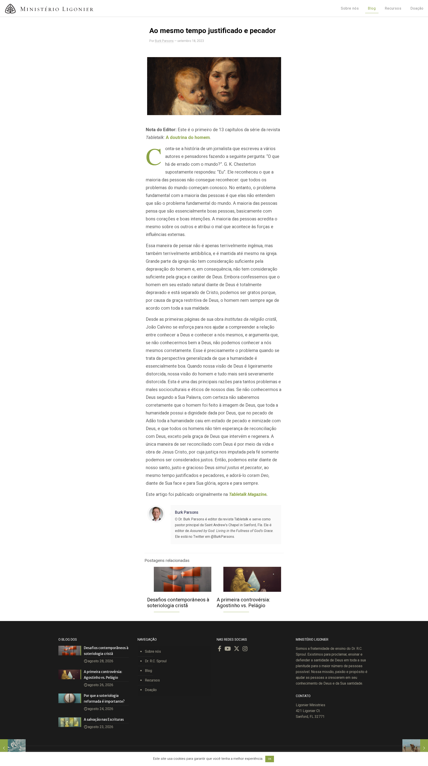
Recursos (152, 680)
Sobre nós (153, 651)
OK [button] (269, 759)
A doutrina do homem (188, 137)
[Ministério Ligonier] (49, 8)
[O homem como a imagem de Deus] (415, 748)
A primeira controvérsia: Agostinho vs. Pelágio (243, 602)
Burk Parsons (164, 41)
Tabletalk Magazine (247, 494)
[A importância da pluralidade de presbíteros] (13, 748)
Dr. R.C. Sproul (156, 661)
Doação (151, 690)
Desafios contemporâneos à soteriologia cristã (178, 602)
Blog (148, 671)
